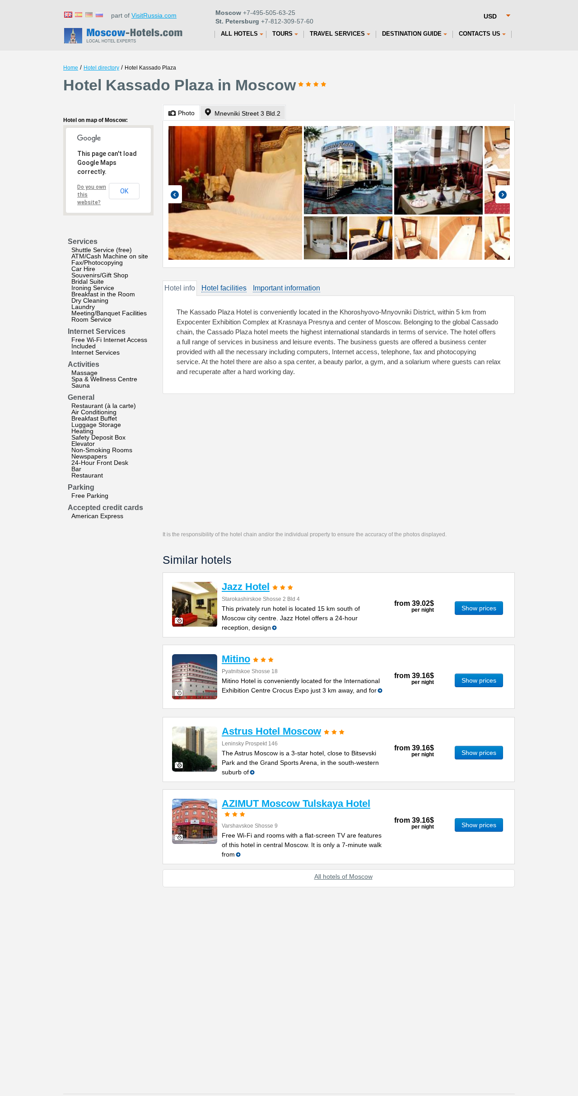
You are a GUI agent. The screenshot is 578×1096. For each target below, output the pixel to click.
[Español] (78, 14)
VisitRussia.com (154, 15)
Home (70, 68)
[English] (67, 14)
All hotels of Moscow (343, 876)
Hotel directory (101, 68)
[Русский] (99, 14)
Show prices (478, 608)
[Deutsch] (88, 14)
